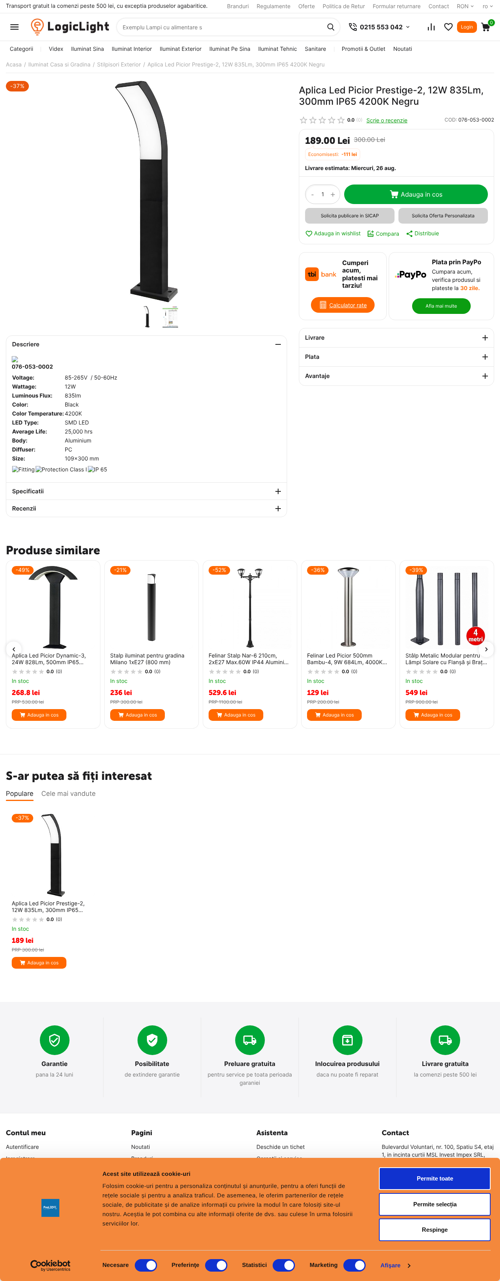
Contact (439, 6)
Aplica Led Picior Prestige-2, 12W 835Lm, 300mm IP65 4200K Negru (48, 907)
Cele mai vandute (68, 794)
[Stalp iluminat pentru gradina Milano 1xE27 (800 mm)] (151, 607)
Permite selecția (435, 1204)
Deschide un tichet (281, 1147)
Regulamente (274, 6)
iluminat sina (87, 49)
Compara (387, 233)
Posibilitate (152, 1064)
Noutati (402, 49)
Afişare (390, 1265)
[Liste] (448, 27)
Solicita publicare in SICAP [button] (350, 216)
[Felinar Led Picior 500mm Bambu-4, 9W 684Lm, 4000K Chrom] (348, 607)
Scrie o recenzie (386, 120)
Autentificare (22, 1147)
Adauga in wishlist (337, 233)
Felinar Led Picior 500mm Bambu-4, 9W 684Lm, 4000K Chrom (344, 659)
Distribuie (426, 233)
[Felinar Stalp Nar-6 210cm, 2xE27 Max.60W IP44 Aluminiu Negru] (250, 607)
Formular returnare (397, 6)
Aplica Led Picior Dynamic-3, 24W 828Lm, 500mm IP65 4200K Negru (49, 659)
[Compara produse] (431, 27)
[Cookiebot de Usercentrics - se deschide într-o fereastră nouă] (50, 1266)
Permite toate (435, 1178)
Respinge (435, 1229)
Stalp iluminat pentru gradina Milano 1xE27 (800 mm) (147, 659)
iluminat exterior (181, 49)
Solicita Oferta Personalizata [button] (443, 216)
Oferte (306, 6)
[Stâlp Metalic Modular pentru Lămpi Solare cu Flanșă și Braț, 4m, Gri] (446, 607)
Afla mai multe (441, 306)
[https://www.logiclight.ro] (70, 27)
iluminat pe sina (229, 49)
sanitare (315, 49)
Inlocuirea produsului (347, 1064)
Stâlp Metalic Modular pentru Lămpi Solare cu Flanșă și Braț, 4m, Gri (444, 659)
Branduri (238, 6)
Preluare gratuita (249, 1064)
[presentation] (13, 649)
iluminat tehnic (277, 49)
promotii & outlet (364, 49)
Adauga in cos (422, 194)
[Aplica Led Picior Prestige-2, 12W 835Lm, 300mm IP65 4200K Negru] (146, 191)
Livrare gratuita (445, 1064)
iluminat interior (132, 49)
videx (56, 49)
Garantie (54, 1064)
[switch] (216, 1265)
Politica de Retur (344, 6)
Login (467, 27)
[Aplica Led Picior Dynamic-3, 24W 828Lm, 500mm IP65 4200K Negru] (53, 607)
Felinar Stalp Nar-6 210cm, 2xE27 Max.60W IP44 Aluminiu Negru (248, 659)
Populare (20, 794)
